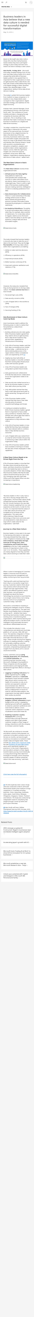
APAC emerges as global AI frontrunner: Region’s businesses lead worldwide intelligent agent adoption (17, 830)
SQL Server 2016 (13, 742)
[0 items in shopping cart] (26, 2)
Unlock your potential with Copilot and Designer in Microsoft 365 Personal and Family (15, 876)
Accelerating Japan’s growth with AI (16, 842)
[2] (24, 355)
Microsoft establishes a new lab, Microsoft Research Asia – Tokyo (15, 864)
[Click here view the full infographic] (15, 774)
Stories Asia (6, 7)
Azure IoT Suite (25, 742)
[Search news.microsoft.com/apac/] (6, 2)
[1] (11, 95)
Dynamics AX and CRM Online (19, 744)
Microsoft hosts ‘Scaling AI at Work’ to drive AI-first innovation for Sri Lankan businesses (17, 853)
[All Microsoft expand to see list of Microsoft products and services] (2, 2)
